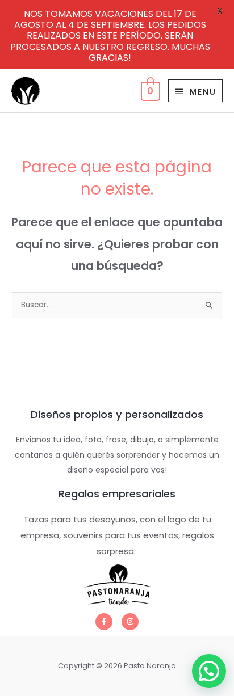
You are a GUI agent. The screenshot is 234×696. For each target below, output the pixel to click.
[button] (209, 671)
